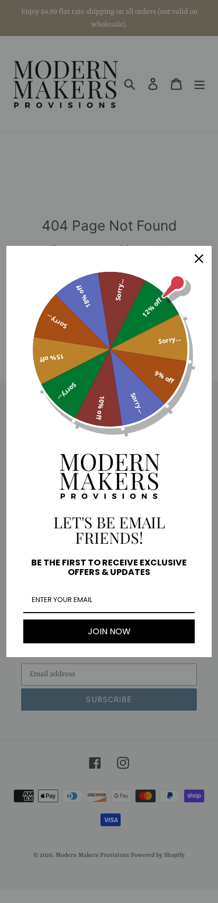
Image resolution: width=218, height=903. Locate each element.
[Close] (199, 258)
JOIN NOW (109, 631)
